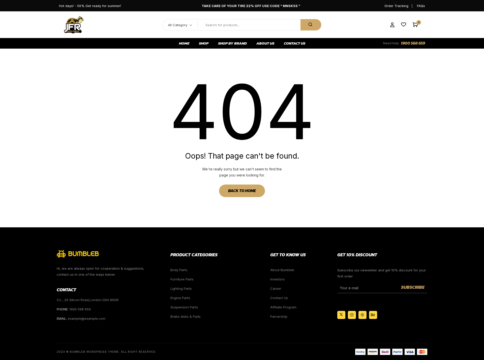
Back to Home (242, 191)
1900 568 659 (413, 43)
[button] (415, 25)
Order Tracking (396, 6)
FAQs (421, 6)
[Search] (310, 24)
